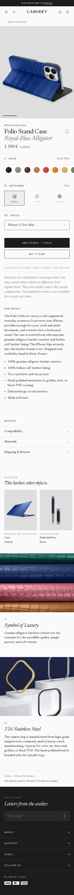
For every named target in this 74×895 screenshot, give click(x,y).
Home (7, 776)
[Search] (14, 11)
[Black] (9, 170)
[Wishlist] (59, 11)
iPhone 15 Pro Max (24, 776)
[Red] (46, 170)
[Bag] (67, 11)
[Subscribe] (64, 816)
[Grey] (18, 170)
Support (11, 843)
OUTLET (48, 3)
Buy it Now (37, 253)
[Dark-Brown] (27, 170)
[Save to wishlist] (67, 131)
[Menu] (6, 11)
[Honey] (37, 170)
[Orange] (55, 170)
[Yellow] (65, 170)
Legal (8, 854)
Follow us (12, 865)
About (9, 832)
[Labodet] (37, 12)
